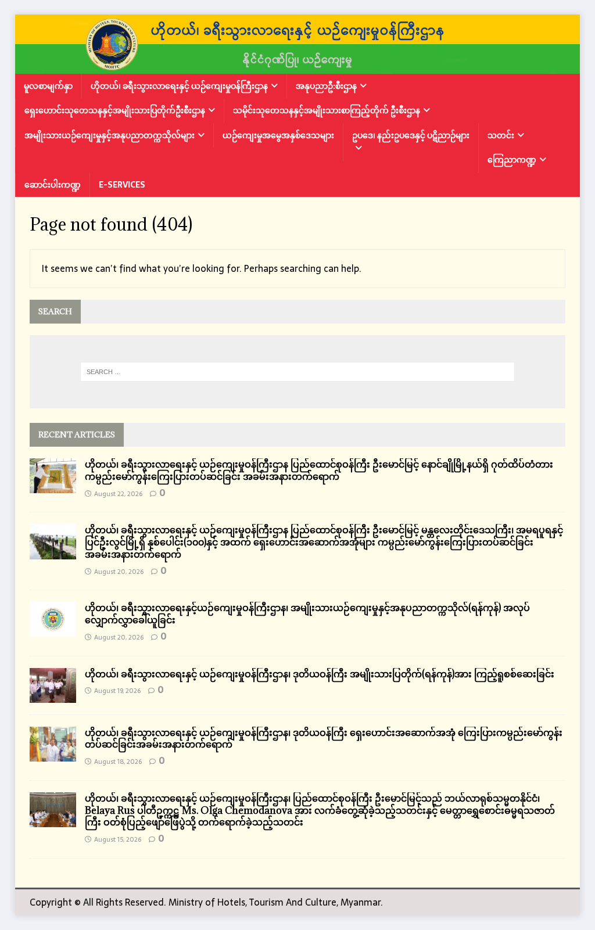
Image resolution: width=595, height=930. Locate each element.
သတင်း (501, 135)
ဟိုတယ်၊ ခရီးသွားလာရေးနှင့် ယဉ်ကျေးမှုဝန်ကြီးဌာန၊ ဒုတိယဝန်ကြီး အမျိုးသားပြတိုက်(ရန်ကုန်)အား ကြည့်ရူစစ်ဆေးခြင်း (319, 673)
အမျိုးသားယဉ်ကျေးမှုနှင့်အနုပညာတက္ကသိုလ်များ (109, 135)
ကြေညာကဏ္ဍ (512, 159)
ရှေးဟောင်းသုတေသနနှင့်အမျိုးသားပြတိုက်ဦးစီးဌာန (114, 110)
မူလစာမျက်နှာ (48, 86)
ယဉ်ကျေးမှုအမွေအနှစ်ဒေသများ (278, 135)
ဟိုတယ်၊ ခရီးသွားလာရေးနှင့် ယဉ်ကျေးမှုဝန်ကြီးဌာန (179, 86)
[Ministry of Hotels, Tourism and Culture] (297, 65)
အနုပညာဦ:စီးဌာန (326, 86)
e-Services (122, 184)
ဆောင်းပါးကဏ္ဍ (52, 184)
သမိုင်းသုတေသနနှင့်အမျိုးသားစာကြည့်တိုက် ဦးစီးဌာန (326, 110)
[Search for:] (297, 372)
